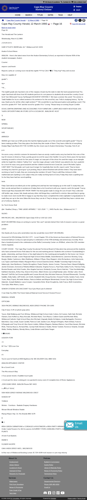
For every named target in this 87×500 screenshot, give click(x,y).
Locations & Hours (15, 468)
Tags (60, 15)
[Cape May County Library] (3, 21)
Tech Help (12, 493)
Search (28, 15)
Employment (13, 462)
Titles (40, 15)
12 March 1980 (33, 20)
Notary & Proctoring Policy (53, 471)
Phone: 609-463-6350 (51, 484)
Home (17, 15)
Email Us (47, 487)
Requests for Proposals (17, 474)
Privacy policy (72, 498)
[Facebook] (76, 20)
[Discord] (45, 492)
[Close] (66, 421)
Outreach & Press (15, 471)
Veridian (53, 498)
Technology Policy (50, 474)
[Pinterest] (58, 492)
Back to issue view (9, 28)
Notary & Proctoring (16, 487)
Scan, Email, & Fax (15, 490)
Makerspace (13, 481)
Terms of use (81, 498)
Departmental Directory (52, 481)
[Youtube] (62, 492)
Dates (50, 15)
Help (70, 15)
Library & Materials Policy (52, 468)
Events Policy (48, 465)
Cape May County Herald (15, 20)
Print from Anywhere (16, 484)
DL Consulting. (15, 498)
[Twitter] (80, 20)
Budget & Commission (51, 462)
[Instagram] (54, 492)
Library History (14, 465)
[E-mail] (83, 20)
